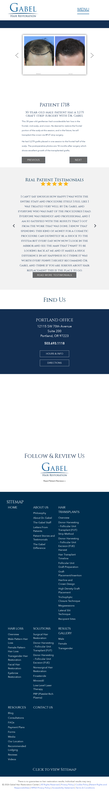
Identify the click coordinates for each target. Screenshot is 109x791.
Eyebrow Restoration (14, 675)
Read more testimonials (54, 275)
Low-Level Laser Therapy (42, 687)
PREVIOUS (33, 160)
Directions (54, 363)
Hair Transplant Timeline (67, 556)
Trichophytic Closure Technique (69, 599)
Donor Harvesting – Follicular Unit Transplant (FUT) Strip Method (68, 528)
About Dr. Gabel (42, 518)
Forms (11, 732)
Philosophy (39, 513)
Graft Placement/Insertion (69, 573)
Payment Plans (16, 727)
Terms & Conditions (85, 787)
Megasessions (66, 605)
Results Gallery (65, 631)
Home (12, 507)
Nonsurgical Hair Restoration (43, 669)
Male (61, 639)
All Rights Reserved (50, 784)
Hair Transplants (68, 509)
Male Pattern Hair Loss (18, 641)
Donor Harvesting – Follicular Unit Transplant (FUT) (43, 646)
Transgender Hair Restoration (18, 658)
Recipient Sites (66, 619)
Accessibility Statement (63, 787)
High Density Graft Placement (69, 590)
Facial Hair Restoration (14, 666)
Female (62, 643)
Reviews (12, 754)
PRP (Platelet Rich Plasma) (43, 696)
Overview (63, 517)
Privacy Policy (67, 784)
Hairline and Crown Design (66, 582)
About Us (40, 507)
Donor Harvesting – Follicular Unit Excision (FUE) (43, 658)
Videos (12, 759)
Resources (17, 707)
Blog (10, 713)
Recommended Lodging (17, 748)
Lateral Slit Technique (64, 612)
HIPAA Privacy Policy (40, 787)
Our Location (15, 741)
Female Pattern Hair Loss (16, 649)
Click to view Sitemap (54, 769)
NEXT (78, 160)
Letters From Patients (40, 529)
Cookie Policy (82, 784)
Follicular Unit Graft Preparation (68, 565)
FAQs (11, 722)
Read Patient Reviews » (54, 480)
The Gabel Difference (39, 546)
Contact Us (43, 707)
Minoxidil (38, 680)
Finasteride (39, 676)
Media (11, 736)
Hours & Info (54, 353)
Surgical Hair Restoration (40, 636)
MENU (83, 10)
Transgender (65, 648)
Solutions (42, 629)
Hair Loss (15, 629)
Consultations (16, 718)
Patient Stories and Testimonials (44, 537)
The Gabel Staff (42, 522)
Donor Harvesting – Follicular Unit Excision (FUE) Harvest (68, 544)
